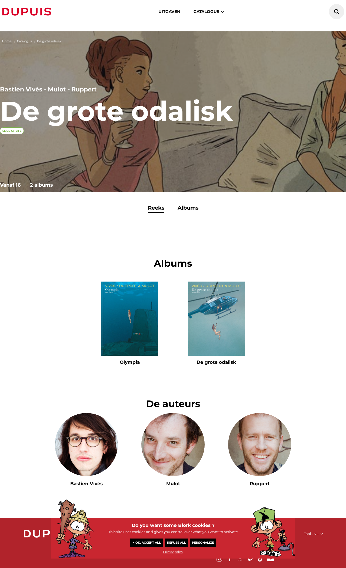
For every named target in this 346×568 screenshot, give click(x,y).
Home (7, 41)
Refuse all (176, 542)
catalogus (206, 11)
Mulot (57, 89)
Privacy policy (173, 552)
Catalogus (24, 41)
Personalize (203, 542)
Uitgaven (169, 11)
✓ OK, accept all (146, 542)
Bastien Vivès (21, 89)
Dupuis (28, 12)
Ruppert (84, 89)
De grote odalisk (49, 41)
